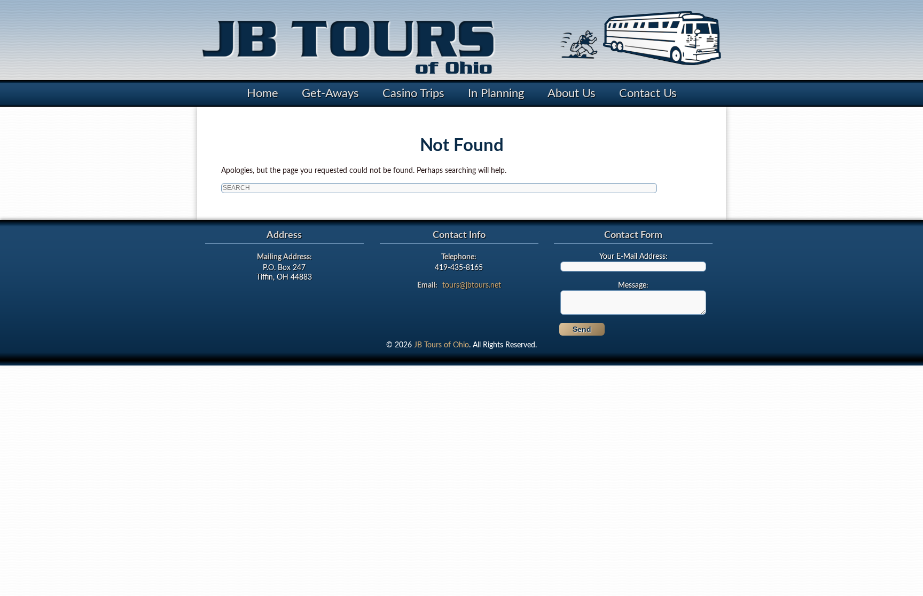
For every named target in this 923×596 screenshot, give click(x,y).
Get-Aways (330, 93)
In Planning (496, 93)
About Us (571, 93)
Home (262, 93)
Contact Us (648, 93)
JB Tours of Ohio (441, 345)
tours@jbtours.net (471, 285)
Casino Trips (413, 93)
